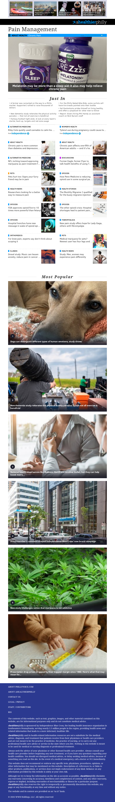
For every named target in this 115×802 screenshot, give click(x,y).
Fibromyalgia (68, 220)
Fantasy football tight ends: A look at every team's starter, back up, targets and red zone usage (32, 119)
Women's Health (69, 126)
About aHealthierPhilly (21, 692)
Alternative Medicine (20, 126)
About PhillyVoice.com (20, 687)
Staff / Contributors (19, 707)
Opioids (65, 173)
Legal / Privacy (16, 702)
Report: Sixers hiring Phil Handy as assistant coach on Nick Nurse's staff (79, 114)
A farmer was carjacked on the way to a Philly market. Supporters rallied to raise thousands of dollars (31, 105)
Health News (16, 189)
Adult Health (19, 35)
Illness (13, 251)
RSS (10, 712)
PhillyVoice (7, 22)
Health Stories (69, 189)
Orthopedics (16, 235)
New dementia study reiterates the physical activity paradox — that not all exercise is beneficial (32, 114)
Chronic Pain (34, 35)
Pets (12, 173)
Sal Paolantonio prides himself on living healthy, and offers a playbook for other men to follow (81, 109)
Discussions (68, 157)
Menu (110, 22)
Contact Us (14, 697)
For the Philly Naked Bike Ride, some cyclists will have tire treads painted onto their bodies (81, 104)
